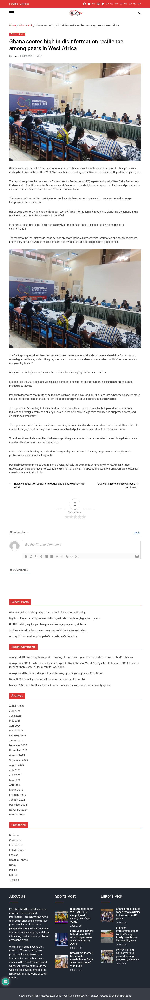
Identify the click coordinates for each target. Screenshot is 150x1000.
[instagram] (93, 3)
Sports (13, 874)
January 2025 (17, 799)
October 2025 (17, 755)
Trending (14, 879)
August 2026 (16, 705)
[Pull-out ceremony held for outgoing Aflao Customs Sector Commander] (121, 3)
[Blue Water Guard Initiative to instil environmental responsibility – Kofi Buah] (130, 3)
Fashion (13, 855)
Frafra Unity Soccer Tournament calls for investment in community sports (68, 685)
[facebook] (84, 3)
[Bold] (26, 556)
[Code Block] (61, 556)
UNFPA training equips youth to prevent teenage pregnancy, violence (47, 624)
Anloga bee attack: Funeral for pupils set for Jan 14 (56, 679)
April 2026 (15, 725)
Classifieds (15, 840)
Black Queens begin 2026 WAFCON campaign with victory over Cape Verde (81, 915)
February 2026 (17, 735)
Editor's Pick (17, 34)
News (12, 864)
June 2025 (15, 775)
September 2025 (18, 760)
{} (71, 556)
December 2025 (18, 745)
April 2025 (15, 784)
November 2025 (18, 750)
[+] (77, 556)
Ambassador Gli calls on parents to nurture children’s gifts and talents (48, 630)
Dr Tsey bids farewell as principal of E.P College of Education (43, 636)
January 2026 (17, 740)
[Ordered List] (46, 556)
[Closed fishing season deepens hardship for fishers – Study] (111, 3)
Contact (24, 4)
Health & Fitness (18, 860)
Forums (13, 4)
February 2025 (17, 794)
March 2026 (16, 730)
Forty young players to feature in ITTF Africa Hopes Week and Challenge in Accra (81, 937)
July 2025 (14, 770)
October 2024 (17, 814)
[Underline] (36, 556)
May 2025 (14, 780)
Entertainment (17, 850)
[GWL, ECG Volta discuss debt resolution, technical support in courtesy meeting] (107, 3)
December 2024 (18, 804)
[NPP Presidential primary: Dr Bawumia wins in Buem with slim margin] (134, 3)
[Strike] (41, 556)
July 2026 (14, 710)
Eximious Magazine (121, 996)
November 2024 (18, 809)
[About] (139, 3)
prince (16, 56)
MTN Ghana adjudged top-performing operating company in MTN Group (62, 673)
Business (14, 835)
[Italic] (31, 556)
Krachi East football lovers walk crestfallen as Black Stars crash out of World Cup (81, 959)
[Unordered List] (51, 556)
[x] (102, 3)
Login (136, 532)
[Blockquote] (56, 556)
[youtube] (89, 3)
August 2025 (16, 765)
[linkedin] (98, 3)
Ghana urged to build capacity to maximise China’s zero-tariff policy (47, 612)
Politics (13, 869)
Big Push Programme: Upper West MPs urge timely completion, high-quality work (54, 618)
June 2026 (15, 715)
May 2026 (14, 720)
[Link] (67, 556)
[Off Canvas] (11, 12)
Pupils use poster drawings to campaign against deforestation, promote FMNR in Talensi (83, 657)
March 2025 (16, 789)
